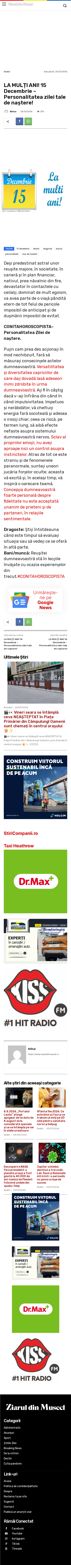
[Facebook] (19, 121)
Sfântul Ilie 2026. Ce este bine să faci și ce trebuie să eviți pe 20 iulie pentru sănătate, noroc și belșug (51, 1118)
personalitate (11, 254)
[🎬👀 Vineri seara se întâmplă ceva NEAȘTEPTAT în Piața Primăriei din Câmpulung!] (35, 683)
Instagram (18, 1538)
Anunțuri (8, 707)
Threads (17, 1548)
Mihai (13, 111)
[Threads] (6, 1549)
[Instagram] (6, 1538)
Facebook (18, 1528)
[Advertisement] (35, 39)
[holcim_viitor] (35, 822)
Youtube (17, 1533)
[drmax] (35, 916)
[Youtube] (6, 1533)
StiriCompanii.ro (21, 833)
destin (36, 248)
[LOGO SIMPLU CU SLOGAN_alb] (35, 1032)
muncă (59, 248)
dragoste (47, 248)
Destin (7, 72)
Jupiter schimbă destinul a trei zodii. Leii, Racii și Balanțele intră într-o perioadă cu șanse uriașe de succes (51, 1174)
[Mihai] (6, 111)
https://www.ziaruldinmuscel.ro (43, 1054)
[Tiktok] (6, 1543)
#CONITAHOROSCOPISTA (41, 576)
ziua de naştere (29, 254)
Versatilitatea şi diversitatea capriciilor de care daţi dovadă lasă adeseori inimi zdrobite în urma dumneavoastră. (34, 378)
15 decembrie (22, 248)
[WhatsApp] (28, 121)
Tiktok (16, 1543)
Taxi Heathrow (19, 846)
